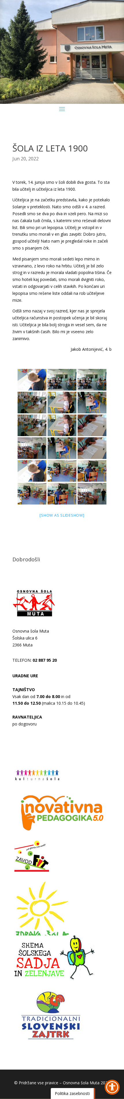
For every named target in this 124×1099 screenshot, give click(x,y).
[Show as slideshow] (62, 515)
